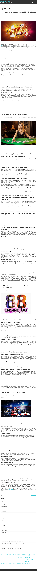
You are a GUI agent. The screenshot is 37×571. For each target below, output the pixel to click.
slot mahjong (20, 561)
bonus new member (8, 554)
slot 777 (29, 557)
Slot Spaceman (4, 563)
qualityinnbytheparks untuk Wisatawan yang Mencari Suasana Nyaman (13, 541)
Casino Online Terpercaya (24, 117)
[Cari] (33, 495)
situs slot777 (13, 557)
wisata (3, 535)
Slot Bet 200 (4, 559)
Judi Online (28, 554)
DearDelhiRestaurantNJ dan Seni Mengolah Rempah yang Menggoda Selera (14, 546)
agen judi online (2, 554)
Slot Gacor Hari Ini (15, 561)
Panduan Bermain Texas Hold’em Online (13, 392)
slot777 (26, 557)
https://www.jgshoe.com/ (23, 220)
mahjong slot (5, 555)
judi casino (29, 117)
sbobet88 (32, 555)
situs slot (10, 557)
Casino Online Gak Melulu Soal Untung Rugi (14, 114)
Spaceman (13, 563)
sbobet (28, 555)
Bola (2, 501)
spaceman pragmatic (19, 563)
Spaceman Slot (26, 563)
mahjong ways (4, 511)
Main (15, 117)
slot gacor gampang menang (7, 561)
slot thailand (9, 563)
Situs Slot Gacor (17, 557)
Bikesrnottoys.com (5, 1)
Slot (21, 557)
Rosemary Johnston (9, 117)
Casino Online (4, 504)
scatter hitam (4, 520)
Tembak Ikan (4, 532)
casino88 (6, 147)
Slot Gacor (29, 559)
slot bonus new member (18, 559)
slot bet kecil (8, 559)
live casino (32, 117)
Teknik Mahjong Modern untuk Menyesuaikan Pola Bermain (11, 548)
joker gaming (22, 554)
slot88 (3, 528)
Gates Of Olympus (5, 506)
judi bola (3, 508)
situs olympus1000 (6, 557)
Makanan (3, 515)
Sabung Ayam (4, 518)
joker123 (19, 554)
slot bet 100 (4, 523)
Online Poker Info (4, 516)
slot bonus (3, 525)
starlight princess (4, 530)
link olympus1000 (33, 554)
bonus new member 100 (15, 554)
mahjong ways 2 (16, 555)
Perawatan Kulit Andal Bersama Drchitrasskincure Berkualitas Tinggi (13, 545)
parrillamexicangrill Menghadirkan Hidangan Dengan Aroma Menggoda (13, 543)
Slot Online (3, 527)
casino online (19, 117)
